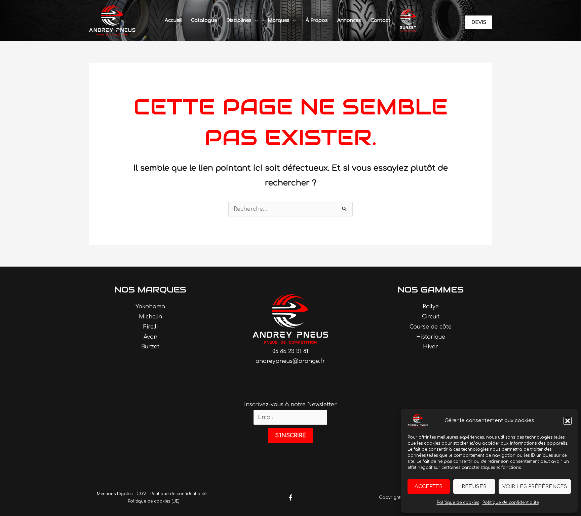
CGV (141, 493)
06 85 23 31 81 (290, 351)
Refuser (474, 486)
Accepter (428, 486)
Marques (278, 20)
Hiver (430, 347)
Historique (430, 337)
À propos (317, 20)
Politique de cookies (458, 502)
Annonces (349, 20)
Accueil (173, 20)
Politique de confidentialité (510, 502)
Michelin (150, 317)
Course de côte (431, 327)
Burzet (150, 347)
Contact (380, 20)
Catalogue (204, 20)
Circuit (430, 317)
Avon (150, 337)
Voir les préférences (534, 486)
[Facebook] (290, 497)
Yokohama (150, 307)
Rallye (431, 307)
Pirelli (150, 327)
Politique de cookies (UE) (154, 501)
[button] (567, 420)
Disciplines (238, 20)
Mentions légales (114, 493)
